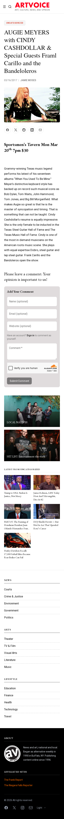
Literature (10, 660)
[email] (31, 808)
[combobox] (42, 808)
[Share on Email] (40, 129)
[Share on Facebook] (7, 129)
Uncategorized (14, 23)
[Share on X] (15, 129)
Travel (7, 716)
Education (10, 688)
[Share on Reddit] (23, 129)
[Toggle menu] (4, 7)
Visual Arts (10, 653)
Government (11, 610)
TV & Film (10, 646)
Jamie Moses (28, 80)
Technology (11, 709)
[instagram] (22, 808)
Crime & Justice (13, 596)
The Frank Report (13, 779)
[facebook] (6, 808)
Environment (11, 603)
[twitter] (14, 808)
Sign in (30, 335)
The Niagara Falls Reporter (18, 785)
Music (7, 667)
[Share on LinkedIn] (32, 129)
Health (8, 702)
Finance (8, 695)
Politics (8, 617)
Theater (8, 639)
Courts (8, 589)
